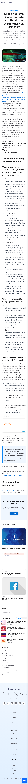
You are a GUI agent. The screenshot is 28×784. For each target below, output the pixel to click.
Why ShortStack (14, 752)
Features (14, 712)
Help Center (14, 738)
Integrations (14, 722)
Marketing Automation (7, 655)
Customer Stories (6, 662)
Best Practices (5, 672)
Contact (14, 754)
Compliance (14, 770)
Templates (14, 719)
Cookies (14, 768)
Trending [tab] (19, 618)
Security (14, 741)
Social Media (5, 650)
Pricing (14, 717)
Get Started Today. (8, 490)
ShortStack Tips (6, 653)
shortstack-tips (14, 10)
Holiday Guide (5, 658)
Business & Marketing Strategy (9, 670)
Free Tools (14, 743)
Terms (14, 765)
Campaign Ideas (6, 667)
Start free (14, 513)
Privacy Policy (14, 763)
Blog (14, 733)
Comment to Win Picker (14, 714)
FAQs (14, 736)
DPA (14, 773)
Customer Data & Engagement (9, 665)
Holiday (4, 660)
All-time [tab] (24, 618)
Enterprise (14, 725)
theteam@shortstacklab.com (12, 475)
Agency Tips (5, 674)
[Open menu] (25, 2)
